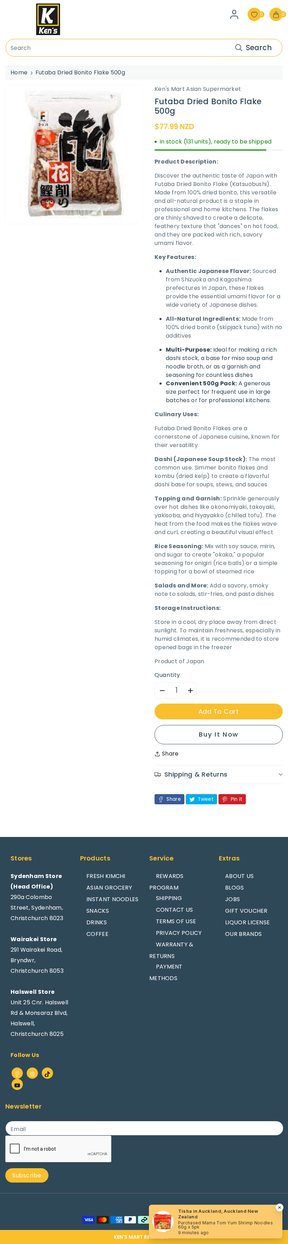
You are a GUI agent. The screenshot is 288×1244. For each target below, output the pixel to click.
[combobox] (144, 47)
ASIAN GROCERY (109, 888)
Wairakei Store (34, 939)
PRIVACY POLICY (179, 933)
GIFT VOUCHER (246, 911)
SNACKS (97, 911)
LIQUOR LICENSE (247, 922)
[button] (144, 1237)
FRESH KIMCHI (105, 876)
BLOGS (234, 888)
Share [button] (170, 754)
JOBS (232, 899)
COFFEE (97, 934)
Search (259, 47)
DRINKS (96, 922)
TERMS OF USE (176, 921)
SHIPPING (169, 898)
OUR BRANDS (243, 934)
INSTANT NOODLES (112, 899)
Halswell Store (32, 992)
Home (19, 72)
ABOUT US (239, 876)
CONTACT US (174, 910)
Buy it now (218, 734)
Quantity (167, 675)
